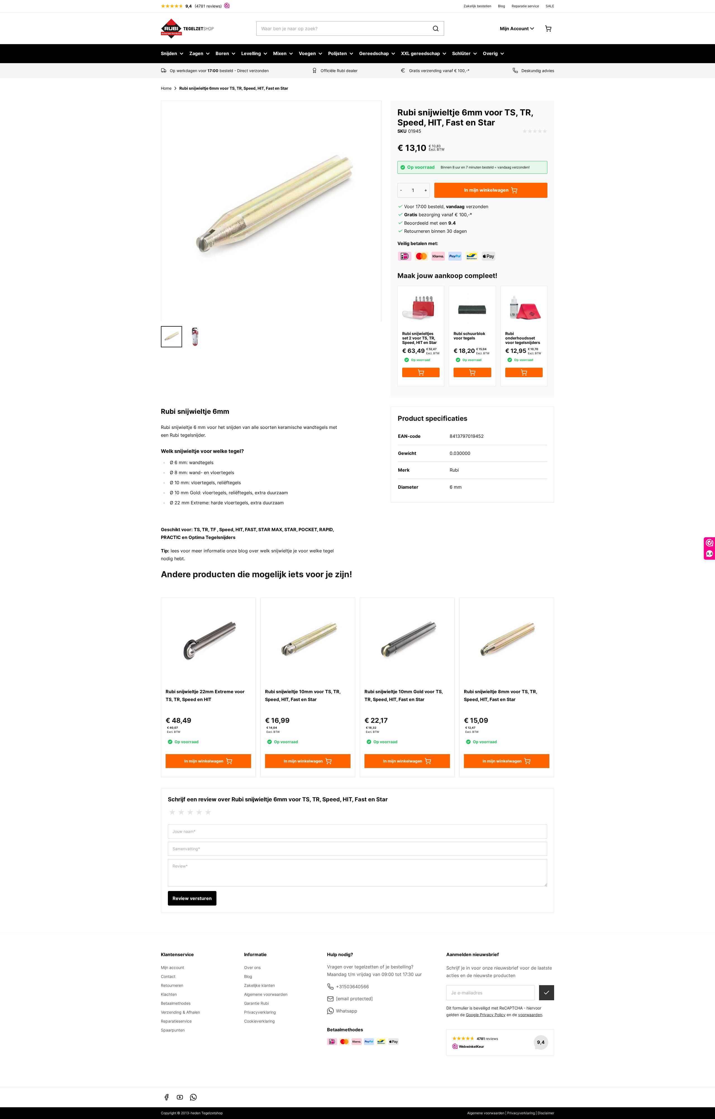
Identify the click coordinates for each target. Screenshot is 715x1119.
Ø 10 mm (179, 482)
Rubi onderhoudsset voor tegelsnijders (522, 338)
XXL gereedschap (420, 53)
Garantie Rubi (256, 1003)
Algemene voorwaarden (265, 994)
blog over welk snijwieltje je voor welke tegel (286, 550)
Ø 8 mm (178, 472)
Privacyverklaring (260, 1012)
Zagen (196, 53)
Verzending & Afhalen (180, 1012)
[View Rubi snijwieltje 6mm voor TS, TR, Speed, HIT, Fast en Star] (195, 336)
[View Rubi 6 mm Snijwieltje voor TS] (171, 336)
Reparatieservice (176, 1021)
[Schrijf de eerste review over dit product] (534, 131)
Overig (490, 53)
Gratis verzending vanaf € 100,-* (439, 70)
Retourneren (172, 985)
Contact (168, 976)
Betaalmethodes (175, 1003)
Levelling (251, 53)
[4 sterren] (199, 812)
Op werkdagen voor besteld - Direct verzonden (219, 70)
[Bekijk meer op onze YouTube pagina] (179, 1097)
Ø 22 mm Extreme (189, 502)
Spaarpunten (173, 1030)
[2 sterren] (181, 812)
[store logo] (187, 28)
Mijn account (172, 967)
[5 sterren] (208, 812)
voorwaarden (530, 1014)
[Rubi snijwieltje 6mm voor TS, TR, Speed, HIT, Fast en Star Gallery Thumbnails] (183, 336)
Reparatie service (525, 6)
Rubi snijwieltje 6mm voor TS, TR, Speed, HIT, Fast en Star (233, 88)
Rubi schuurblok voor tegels (469, 335)
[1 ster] (172, 812)
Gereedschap (374, 53)
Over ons (252, 967)
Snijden (169, 53)
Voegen (307, 53)
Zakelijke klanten (259, 985)
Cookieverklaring (259, 1021)
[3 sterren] (190, 812)
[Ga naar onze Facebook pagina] (166, 1097)
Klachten (169, 994)
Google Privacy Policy (486, 1014)
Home (166, 88)
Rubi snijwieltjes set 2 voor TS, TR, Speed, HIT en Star (419, 338)
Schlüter (461, 53)
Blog (501, 6)
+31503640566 (352, 986)
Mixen (280, 53)
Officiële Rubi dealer (339, 70)
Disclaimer (546, 1113)
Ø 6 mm (178, 462)
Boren (222, 53)
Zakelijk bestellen (477, 6)
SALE (550, 6)
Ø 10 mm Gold (185, 492)
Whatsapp (346, 1011)
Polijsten (337, 53)
